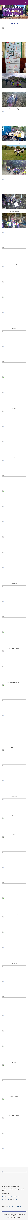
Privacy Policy (5, 1200)
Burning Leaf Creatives (14, 1206)
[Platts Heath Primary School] (14, 10)
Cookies (14, 1200)
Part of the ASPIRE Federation (14, 1217)
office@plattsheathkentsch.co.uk (11, 1197)
